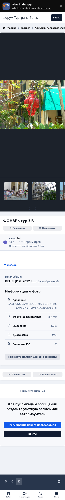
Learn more (7, 6)
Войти (32, 433)
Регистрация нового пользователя (32, 425)
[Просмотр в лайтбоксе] (32, 105)
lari (19, 238)
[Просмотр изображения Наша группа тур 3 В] (16, 191)
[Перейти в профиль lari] (5, 242)
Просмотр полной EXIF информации (32, 356)
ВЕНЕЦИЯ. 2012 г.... (20, 281)
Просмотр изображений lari (26, 246)
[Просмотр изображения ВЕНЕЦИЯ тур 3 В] (44, 191)
